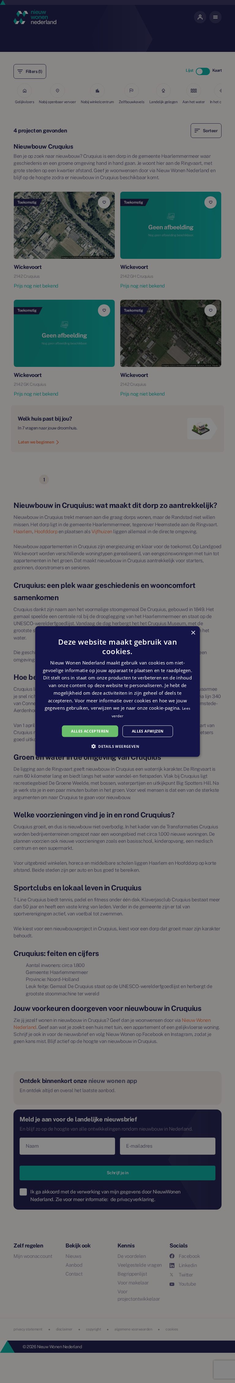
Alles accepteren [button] (90, 730)
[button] (117, 746)
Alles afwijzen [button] (148, 730)
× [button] (193, 632)
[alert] (117, 691)
